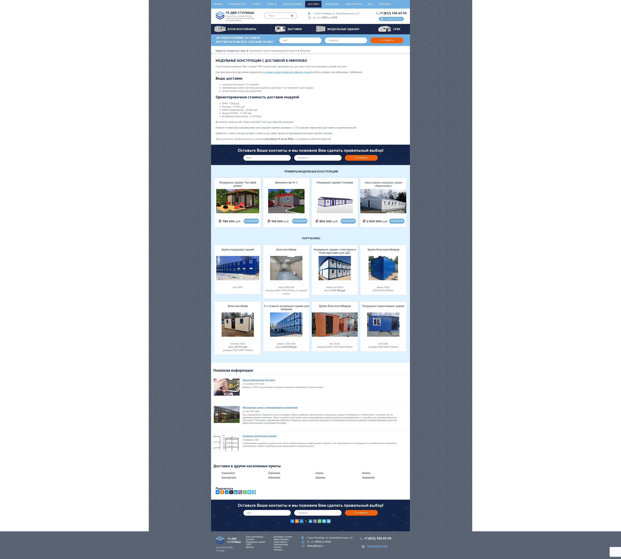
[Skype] (249, 492)
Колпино (366, 472)
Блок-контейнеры (254, 536)
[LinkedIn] (236, 492)
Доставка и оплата (283, 536)
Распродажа (332, 4)
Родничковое (228, 472)
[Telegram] (254, 492)
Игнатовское (368, 477)
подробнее (251, 221)
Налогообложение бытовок (259, 380)
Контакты (385, 4)
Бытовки (250, 539)
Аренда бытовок (292, 4)
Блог (370, 4)
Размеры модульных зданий (260, 435)
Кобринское (274, 477)
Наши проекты (353, 4)
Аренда (250, 547)
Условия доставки (236, 50)
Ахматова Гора (229, 477)
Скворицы (320, 477)
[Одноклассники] (222, 492)
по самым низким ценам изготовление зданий (287, 72)
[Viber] (240, 492)
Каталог (256, 4)
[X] (231, 492)
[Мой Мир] (227, 492)
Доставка (313, 4)
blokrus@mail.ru (315, 545)
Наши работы (280, 542)
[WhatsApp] (245, 492)
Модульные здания (255, 542)
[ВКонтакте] (218, 492)
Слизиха (319, 472)
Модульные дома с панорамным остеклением (270, 407)
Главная (218, 4)
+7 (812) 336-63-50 (393, 13)
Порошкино (274, 472)
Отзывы (277, 547)
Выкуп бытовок (281, 539)
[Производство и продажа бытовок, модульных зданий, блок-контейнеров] (220, 540)
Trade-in (272, 4)
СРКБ (248, 544)
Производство (237, 4)
